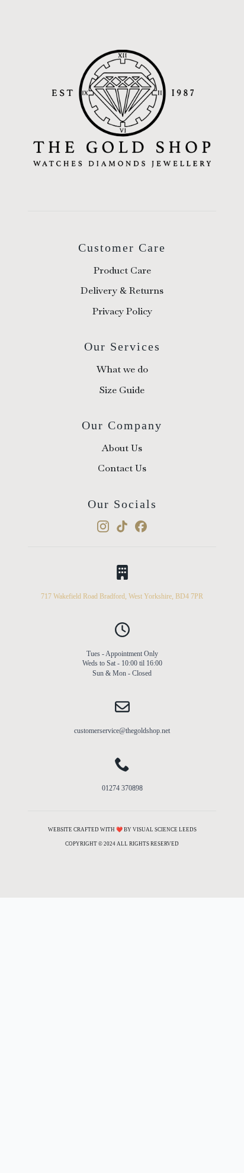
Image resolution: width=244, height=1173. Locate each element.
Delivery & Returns (122, 290)
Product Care (122, 270)
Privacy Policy (122, 311)
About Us (122, 448)
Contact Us (122, 468)
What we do (122, 369)
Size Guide (122, 390)
